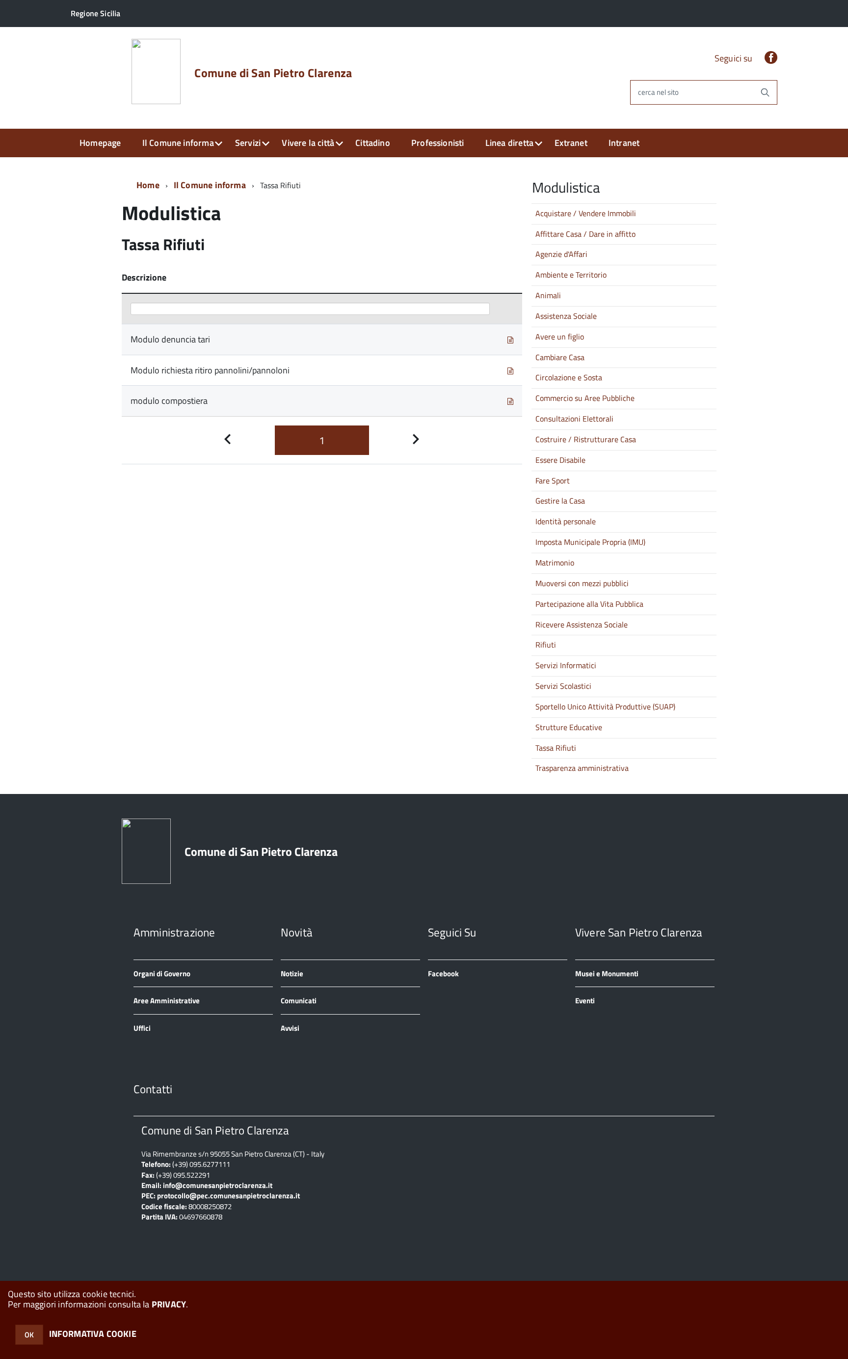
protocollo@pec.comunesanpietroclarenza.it (228, 1195)
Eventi (585, 1000)
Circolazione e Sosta (568, 377)
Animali (548, 295)
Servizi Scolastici (563, 686)
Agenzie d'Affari (561, 254)
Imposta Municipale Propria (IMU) (590, 542)
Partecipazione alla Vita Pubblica (589, 604)
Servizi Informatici (565, 665)
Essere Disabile (560, 460)
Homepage (100, 142)
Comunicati (299, 1000)
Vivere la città (308, 142)
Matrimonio (554, 562)
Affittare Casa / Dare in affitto (585, 234)
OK (29, 1334)
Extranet (571, 142)
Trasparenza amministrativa (582, 768)
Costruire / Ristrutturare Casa (585, 439)
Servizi (248, 142)
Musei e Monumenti (606, 973)
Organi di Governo (161, 973)
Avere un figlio (559, 336)
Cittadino (372, 142)
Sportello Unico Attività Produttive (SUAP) (605, 706)
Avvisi (290, 1028)
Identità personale (565, 521)
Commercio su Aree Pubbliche (585, 398)
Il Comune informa (178, 142)
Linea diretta (509, 142)
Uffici (142, 1028)
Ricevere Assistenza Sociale (581, 624)
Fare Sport (552, 480)
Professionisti (437, 142)
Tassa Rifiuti (555, 748)
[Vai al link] (510, 339)
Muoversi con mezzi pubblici (582, 583)
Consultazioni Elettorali (574, 419)
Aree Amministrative (166, 1000)
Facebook (443, 973)
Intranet (624, 142)
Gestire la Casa (560, 501)
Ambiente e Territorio (571, 275)
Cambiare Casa (559, 357)
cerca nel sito (658, 92)
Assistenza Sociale (566, 316)
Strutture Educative (568, 727)
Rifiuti (545, 645)
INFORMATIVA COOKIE (92, 1333)
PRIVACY (169, 1304)
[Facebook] (771, 58)
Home (147, 185)
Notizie (292, 973)
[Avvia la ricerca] (765, 92)
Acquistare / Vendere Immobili (585, 213)
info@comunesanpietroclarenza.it (217, 1185)
